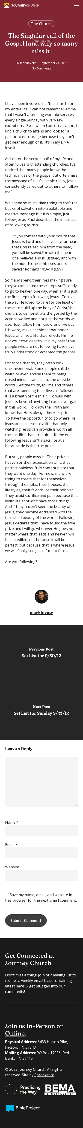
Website (12, 866)
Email (11, 844)
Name (11, 822)
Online (15, 1033)
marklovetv (28, 63)
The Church (41, 23)
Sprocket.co (44, 1074)
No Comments (41, 68)
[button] (76, 5)
